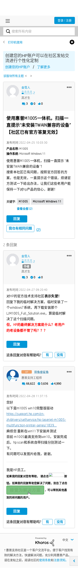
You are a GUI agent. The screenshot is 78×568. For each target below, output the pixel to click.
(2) (38, 229)
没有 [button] (60, 355)
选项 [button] (72, 42)
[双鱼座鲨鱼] (12, 376)
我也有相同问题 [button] (20, 228)
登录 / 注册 (65, 20)
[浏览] (6, 21)
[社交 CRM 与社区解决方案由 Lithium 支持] (44, 541)
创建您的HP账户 (17, 67)
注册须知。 (61, 560)
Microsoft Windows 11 (47, 201)
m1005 (23, 201)
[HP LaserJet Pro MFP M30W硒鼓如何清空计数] (31, 76)
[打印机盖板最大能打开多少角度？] (26, 76)
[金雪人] (12, 91)
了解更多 (43, 67)
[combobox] (39, 31)
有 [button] (47, 355)
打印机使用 (15, 42)
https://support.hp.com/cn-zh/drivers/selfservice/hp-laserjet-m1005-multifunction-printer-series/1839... (36, 420)
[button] (69, 87)
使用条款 (45, 560)
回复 (16, 219)
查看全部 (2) (24, 209)
